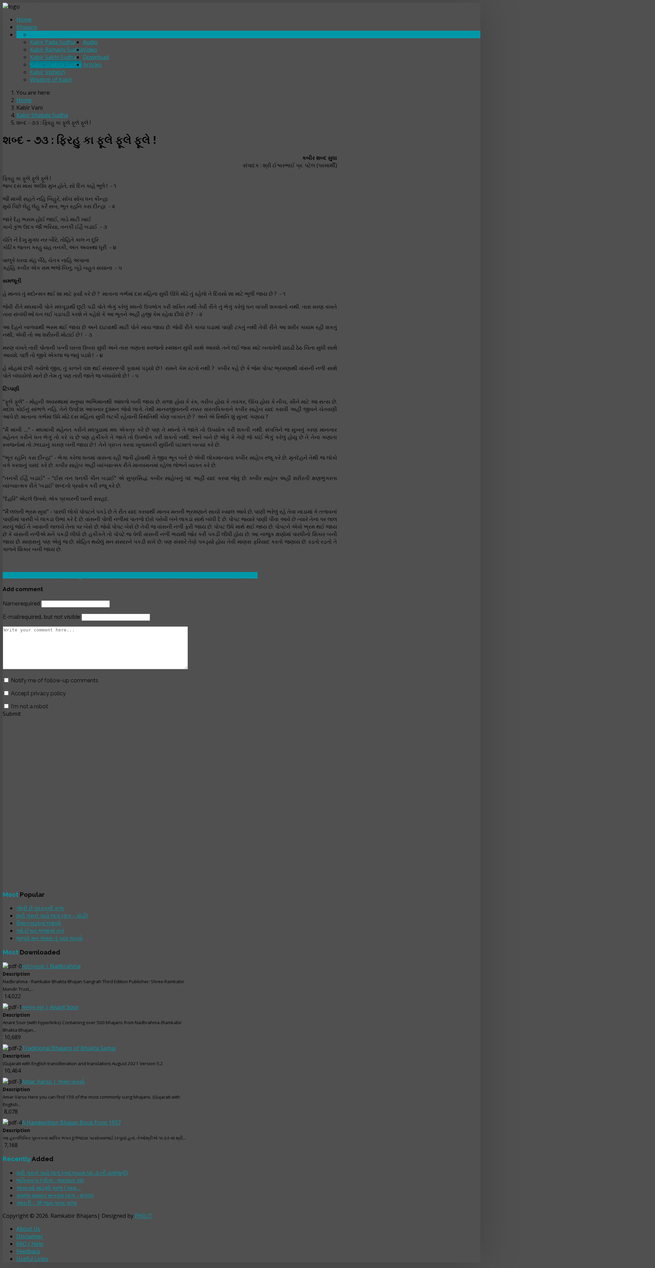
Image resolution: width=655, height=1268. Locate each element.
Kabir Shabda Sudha (56, 64)
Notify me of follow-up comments (54, 680)
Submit (12, 713)
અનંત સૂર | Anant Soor (50, 1007)
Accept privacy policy (38, 693)
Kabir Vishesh (47, 72)
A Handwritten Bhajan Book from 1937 (71, 1122)
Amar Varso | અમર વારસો (53, 1081)
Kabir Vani (96, 34)
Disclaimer (29, 1236)
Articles (92, 64)
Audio (90, 42)
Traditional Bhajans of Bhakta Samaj (69, 1048)
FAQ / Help (29, 1244)
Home (24, 19)
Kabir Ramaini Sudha (56, 49)
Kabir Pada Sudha (52, 42)
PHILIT (143, 1216)
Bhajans (26, 27)
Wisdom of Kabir (51, 79)
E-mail (41, 617)
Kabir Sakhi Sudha (53, 57)
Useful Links (32, 1259)
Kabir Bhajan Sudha (55, 34)
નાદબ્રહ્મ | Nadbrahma (51, 966)
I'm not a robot (29, 706)
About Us (28, 1228)
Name (21, 603)
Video (90, 49)
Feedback (28, 1251)
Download (96, 57)
